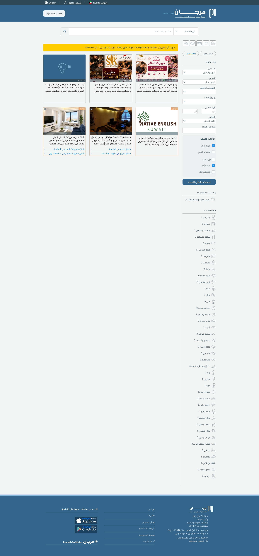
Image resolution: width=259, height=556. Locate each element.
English (52, 2)
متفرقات (205, 256)
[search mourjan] (65, 31)
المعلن (212, 117)
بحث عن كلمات (208, 127)
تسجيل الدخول (74, 2)
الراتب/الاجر (210, 107)
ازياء (207, 372)
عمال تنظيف (203, 417)
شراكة (206, 327)
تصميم (206, 243)
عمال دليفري (203, 430)
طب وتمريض (203, 307)
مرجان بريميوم (148, 522)
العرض (212, 78)
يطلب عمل (190, 53)
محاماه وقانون (203, 314)
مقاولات (205, 456)
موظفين (205, 463)
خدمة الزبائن (204, 346)
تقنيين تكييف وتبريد (201, 443)
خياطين (206, 450)
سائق (207, 288)
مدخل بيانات (204, 469)
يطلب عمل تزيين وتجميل (197, 199)
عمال (207, 294)
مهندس (205, 262)
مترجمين (205, 353)
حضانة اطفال (203, 424)
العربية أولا (206, 165)
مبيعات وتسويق (202, 230)
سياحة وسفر (203, 398)
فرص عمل (208, 53)
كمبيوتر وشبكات (202, 340)
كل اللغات (206, 159)
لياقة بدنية (205, 359)
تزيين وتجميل (203, 282)
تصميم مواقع (203, 333)
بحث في (211, 68)
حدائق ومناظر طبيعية (199, 366)
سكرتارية (205, 217)
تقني (207, 301)
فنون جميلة (204, 275)
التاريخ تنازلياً (206, 145)
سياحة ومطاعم (202, 236)
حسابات (206, 223)
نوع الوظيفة (209, 97)
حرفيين (206, 476)
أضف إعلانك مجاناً (54, 13)
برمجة (207, 269)
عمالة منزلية (204, 411)
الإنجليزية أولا (205, 171)
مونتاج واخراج (203, 437)
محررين (206, 379)
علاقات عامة (203, 392)
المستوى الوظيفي (207, 88)
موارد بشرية (204, 320)
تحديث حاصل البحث (199, 182)
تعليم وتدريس (203, 249)
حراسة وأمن (204, 404)
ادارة (207, 385)
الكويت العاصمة (100, 2)
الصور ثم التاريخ (204, 152)
